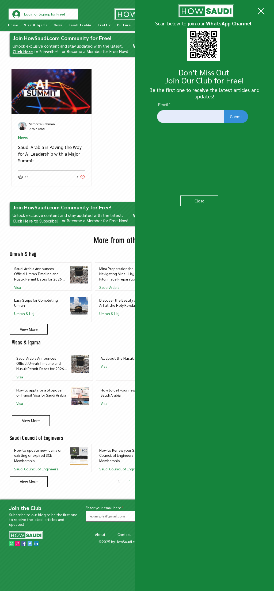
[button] (261, 11)
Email (163, 105)
